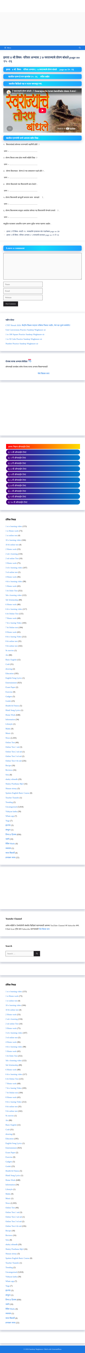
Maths (8, 729)
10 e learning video (13, 540)
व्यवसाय (8, 848)
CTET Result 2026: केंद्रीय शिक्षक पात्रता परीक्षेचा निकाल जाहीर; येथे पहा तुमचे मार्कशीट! (38, 325)
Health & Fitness (12, 706)
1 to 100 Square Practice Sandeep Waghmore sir (25, 334)
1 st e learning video (14, 526)
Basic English (11, 660)
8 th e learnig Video (13, 637)
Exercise (9, 692)
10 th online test (12, 545)
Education (10, 673)
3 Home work (11, 563)
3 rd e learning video (14, 568)
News (8, 738)
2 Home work (11, 549)
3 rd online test (12, 572)
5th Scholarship (12, 600)
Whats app (10, 816)
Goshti (8, 701)
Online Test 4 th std (13, 761)
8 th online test (11, 641)
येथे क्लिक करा (43, 373)
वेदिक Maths (10, 843)
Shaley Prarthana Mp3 (14, 784)
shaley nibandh (12, 779)
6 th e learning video (14, 609)
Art (7, 655)
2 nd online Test (12, 558)
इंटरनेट (8, 825)
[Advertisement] (42, 28)
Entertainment (11, 683)
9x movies (10, 650)
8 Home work (11, 632)
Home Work (10, 715)
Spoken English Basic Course (17, 793)
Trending (9, 802)
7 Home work (11, 618)
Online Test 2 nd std (14, 752)
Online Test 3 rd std (13, 756)
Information (10, 719)
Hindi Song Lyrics (13, 710)
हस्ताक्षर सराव (10, 857)
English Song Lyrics (14, 678)
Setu (7, 775)
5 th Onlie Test (11, 591)
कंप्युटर (8, 830)
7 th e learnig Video (13, 623)
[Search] (37, 953)
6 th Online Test (12, 614)
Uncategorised (11, 807)
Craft (8, 664)
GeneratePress (56, 1349)
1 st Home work (12, 531)
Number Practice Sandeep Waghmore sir (22, 344)
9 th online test (11, 646)
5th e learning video (14, 595)
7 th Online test (12, 627)
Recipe (8, 765)
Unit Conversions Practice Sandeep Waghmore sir (26, 330)
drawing (9, 669)
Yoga (8, 821)
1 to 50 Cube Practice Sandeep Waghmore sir (24, 339)
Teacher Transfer (12, 798)
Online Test (10, 742)
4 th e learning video (14, 581)
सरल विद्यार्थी (10, 853)
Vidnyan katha (11, 811)
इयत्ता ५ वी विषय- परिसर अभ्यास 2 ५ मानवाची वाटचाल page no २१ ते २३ (33, 235)
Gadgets (9, 696)
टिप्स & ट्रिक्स (11, 834)
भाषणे (7, 839)
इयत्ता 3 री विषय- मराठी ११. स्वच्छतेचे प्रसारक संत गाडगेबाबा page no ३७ (33, 231)
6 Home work (11, 604)
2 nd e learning (12, 554)
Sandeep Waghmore (43, 6)
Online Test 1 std (12, 747)
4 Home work (11, 577)
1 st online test (11, 535)
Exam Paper (10, 687)
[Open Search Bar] (80, 48)
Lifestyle (9, 724)
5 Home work (11, 586)
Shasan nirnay (11, 788)
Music (8, 733)
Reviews (9, 770)
